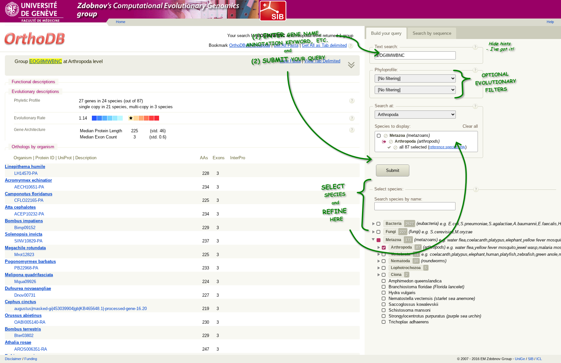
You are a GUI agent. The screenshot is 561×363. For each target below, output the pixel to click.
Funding (30, 359)
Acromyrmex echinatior (28, 180)
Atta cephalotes (20, 207)
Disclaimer (13, 359)
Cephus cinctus (20, 301)
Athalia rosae (18, 342)
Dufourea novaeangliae (28, 288)
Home (120, 22)
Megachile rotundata (25, 247)
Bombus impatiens (24, 220)
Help (550, 22)
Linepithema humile (25, 166)
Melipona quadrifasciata (29, 274)
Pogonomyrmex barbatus (30, 261)
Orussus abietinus (23, 315)
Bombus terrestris (23, 329)
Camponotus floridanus (28, 193)
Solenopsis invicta (23, 234)
